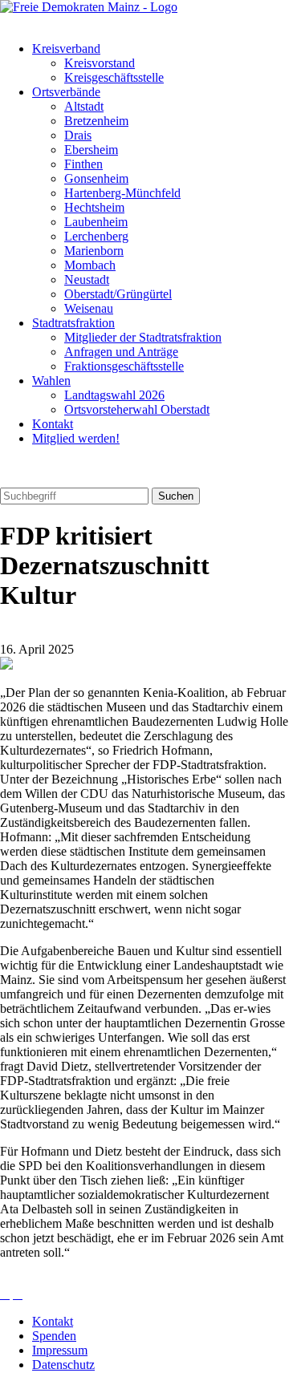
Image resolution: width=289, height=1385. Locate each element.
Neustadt (86, 279)
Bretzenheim (96, 121)
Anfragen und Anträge (121, 351)
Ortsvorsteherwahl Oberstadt (137, 409)
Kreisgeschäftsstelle (114, 77)
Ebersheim (91, 149)
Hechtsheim (94, 207)
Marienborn (94, 250)
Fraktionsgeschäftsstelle (124, 366)
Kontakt (52, 424)
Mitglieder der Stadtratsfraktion (143, 337)
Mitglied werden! (76, 438)
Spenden (54, 1335)
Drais (78, 135)
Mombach (90, 265)
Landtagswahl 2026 (114, 395)
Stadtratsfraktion (73, 323)
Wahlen (51, 380)
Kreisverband (66, 48)
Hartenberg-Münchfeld (122, 193)
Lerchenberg (96, 236)
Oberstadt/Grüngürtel (118, 294)
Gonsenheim (96, 178)
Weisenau (88, 308)
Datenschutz (63, 1364)
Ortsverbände (66, 92)
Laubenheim (96, 222)
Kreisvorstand (99, 63)
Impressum (60, 1350)
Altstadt (84, 106)
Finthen (83, 164)
